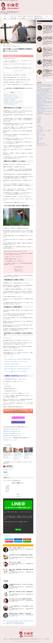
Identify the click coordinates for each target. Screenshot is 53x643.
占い (46, 16)
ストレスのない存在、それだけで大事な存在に (12, 97)
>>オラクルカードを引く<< (18, 70)
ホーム (5, 16)
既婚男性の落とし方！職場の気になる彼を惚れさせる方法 (7, 454)
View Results (18, 496)
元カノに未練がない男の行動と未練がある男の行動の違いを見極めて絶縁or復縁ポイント (47, 38)
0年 (37, 123)
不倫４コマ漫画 (13, 18)
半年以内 (7, 487)
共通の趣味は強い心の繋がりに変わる (10, 98)
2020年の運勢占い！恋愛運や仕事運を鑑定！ (12, 363)
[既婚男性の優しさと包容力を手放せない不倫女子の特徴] (28, 449)
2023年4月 (38, 120)
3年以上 (7, 491)
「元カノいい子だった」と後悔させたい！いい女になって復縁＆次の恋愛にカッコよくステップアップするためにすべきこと (47, 49)
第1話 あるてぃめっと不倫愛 (14, 562)
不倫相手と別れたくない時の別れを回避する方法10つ (15, 623)
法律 (5, 18)
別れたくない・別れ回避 (22, 16)
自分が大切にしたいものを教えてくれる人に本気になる (13, 101)
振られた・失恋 (30, 16)
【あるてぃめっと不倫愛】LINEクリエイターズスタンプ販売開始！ (16, 371)
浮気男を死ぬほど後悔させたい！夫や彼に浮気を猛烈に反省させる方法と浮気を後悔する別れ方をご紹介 (47, 27)
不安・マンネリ (13, 16)
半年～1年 (7, 488)
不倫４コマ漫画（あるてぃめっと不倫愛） (44, 130)
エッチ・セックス (40, 129)
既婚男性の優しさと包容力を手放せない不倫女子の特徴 (28, 454)
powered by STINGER (36, 641)
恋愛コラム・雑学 (40, 137)
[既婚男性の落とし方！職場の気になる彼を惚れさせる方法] (7, 449)
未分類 (38, 140)
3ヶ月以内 (7, 485)
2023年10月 (39, 119)
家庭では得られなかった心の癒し (9, 94)
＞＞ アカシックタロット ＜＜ (18, 267)
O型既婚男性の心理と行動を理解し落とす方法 (11, 433)
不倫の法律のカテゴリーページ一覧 (9, 439)
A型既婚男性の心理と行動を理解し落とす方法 (11, 429)
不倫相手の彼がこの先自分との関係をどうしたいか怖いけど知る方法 (38, 18)
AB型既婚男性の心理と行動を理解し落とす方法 (12, 435)
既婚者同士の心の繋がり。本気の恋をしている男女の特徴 (20, 613)
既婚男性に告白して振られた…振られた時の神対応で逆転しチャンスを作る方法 (47, 60)
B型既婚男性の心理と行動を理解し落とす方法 (11, 431)
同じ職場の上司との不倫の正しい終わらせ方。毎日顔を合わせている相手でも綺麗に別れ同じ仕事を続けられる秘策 (44, 103)
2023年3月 (38, 122)
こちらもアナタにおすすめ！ (10, 104)
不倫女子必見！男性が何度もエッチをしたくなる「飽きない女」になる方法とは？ (18, 366)
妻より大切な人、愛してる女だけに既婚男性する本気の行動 (20, 598)
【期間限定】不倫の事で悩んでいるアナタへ (11, 102)
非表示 (14, 92)
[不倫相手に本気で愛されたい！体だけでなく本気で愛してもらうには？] (18, 449)
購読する (39, 21)
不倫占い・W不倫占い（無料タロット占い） (17, 547)
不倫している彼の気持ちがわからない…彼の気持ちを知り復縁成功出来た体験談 (18, 359)
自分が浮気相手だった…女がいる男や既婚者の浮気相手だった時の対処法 (47, 70)
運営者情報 (22, 629)
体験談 (38, 133)
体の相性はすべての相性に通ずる (9, 100)
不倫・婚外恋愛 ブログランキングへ (8, 469)
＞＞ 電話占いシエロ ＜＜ (18, 270)
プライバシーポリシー (29, 629)
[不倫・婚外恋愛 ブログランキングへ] (18, 466)
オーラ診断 (13, 393)
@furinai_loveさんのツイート (43, 144)
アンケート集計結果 (21, 18)
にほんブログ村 (6, 474)
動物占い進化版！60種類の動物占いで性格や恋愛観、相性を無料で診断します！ (18, 368)
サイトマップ (30, 18)
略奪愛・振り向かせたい (38, 16)
